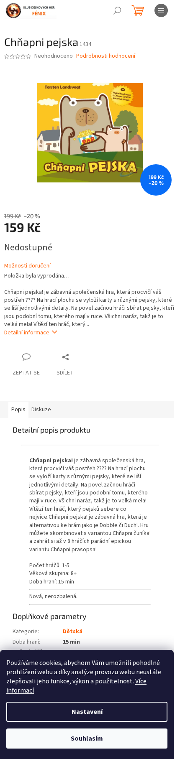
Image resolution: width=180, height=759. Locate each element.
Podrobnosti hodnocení (105, 56)
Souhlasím (87, 738)
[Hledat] (117, 10)
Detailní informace (26, 333)
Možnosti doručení (27, 266)
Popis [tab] (18, 409)
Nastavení (87, 711)
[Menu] (161, 10)
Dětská (72, 631)
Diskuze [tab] (41, 409)
